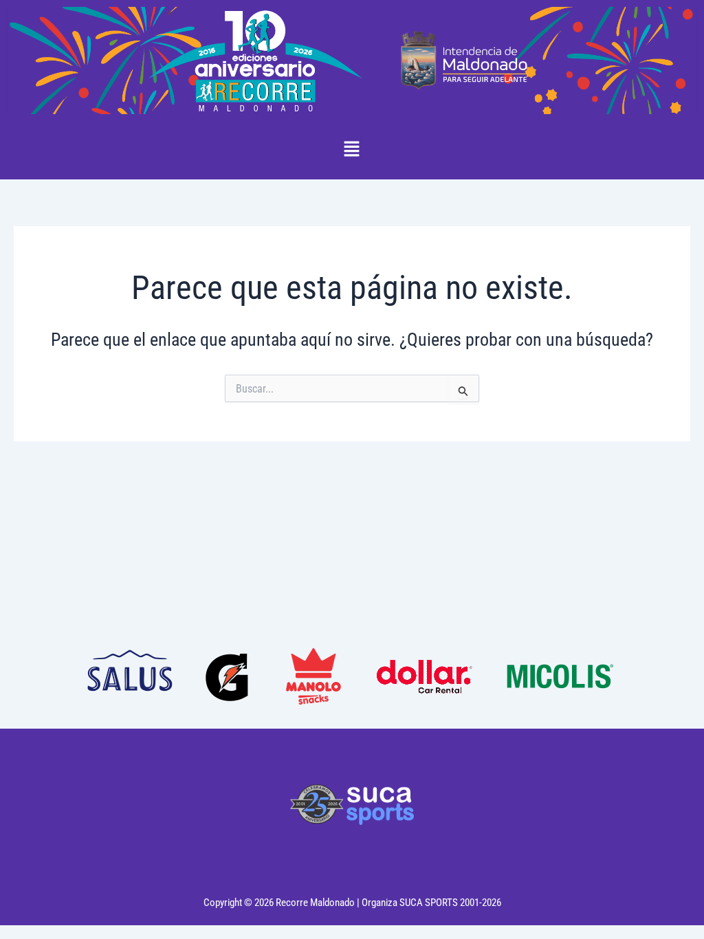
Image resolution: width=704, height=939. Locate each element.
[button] (352, 150)
